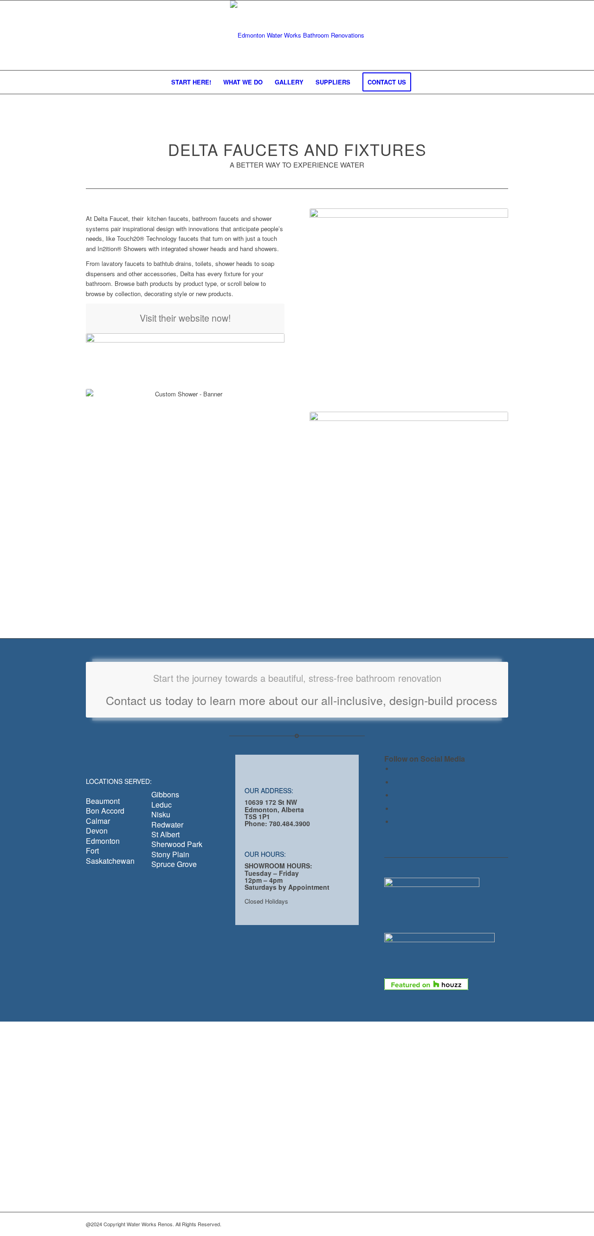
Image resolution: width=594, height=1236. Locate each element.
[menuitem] (191, 82)
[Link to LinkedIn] (396, 795)
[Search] (423, 82)
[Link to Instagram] (396, 821)
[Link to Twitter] (396, 782)
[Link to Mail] (396, 808)
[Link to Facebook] (396, 768)
